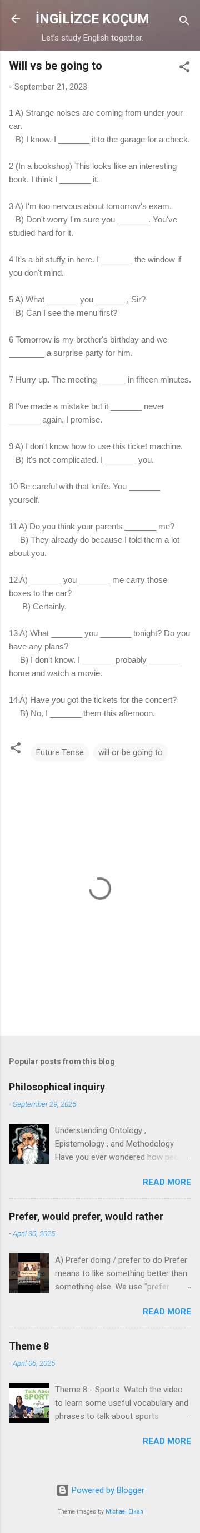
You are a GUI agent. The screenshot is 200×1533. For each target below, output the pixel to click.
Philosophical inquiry (57, 1087)
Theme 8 (29, 1346)
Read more (167, 1182)
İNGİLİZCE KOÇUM (92, 19)
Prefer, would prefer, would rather (86, 1216)
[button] (184, 68)
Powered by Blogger (106, 1490)
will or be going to (130, 752)
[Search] (184, 22)
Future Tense (60, 752)
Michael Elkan (124, 1511)
